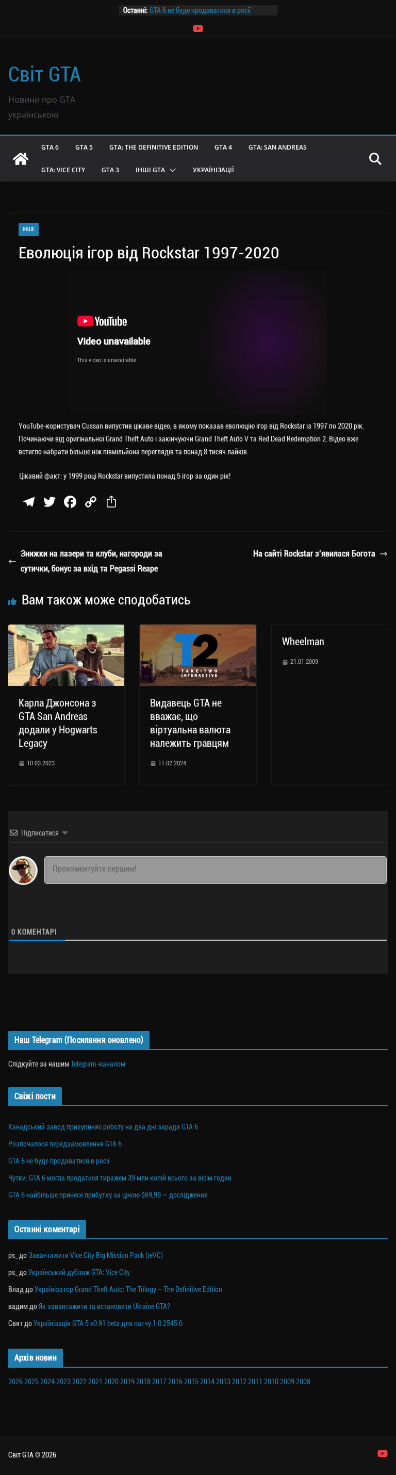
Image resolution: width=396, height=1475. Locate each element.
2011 (255, 1382)
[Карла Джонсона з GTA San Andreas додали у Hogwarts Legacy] (66, 631)
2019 (127, 1382)
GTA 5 (84, 147)
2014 (207, 1382)
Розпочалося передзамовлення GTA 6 (65, 1144)
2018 (143, 1382)
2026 (15, 1382)
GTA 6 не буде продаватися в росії (200, 10)
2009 (287, 1382)
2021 (95, 1382)
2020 (111, 1382)
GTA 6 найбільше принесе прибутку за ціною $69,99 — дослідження (108, 1195)
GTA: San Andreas (278, 147)
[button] (170, 170)
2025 (31, 1382)
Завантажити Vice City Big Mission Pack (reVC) (95, 1255)
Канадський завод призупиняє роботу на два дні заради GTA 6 (103, 1127)
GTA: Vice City (63, 170)
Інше (29, 229)
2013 (223, 1382)
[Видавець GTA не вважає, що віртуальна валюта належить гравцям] (198, 631)
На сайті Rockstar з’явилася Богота (314, 554)
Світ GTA (44, 74)
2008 (303, 1382)
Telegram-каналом (98, 1064)
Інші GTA (150, 170)
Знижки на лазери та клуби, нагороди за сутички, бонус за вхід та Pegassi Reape (91, 561)
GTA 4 (223, 147)
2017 (159, 1382)
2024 (47, 1382)
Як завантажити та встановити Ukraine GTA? (104, 1306)
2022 (79, 1382)
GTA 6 (50, 147)
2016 (175, 1382)
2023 (63, 1382)
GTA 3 (110, 170)
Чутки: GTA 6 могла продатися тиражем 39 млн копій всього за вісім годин (120, 1178)
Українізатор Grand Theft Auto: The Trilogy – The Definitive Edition (128, 1289)
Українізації (213, 170)
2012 (239, 1382)
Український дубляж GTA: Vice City (79, 1272)
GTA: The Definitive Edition (153, 147)
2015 (191, 1382)
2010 (271, 1382)
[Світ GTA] (20, 158)
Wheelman (303, 641)
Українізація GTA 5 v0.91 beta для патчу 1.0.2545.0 (108, 1323)
